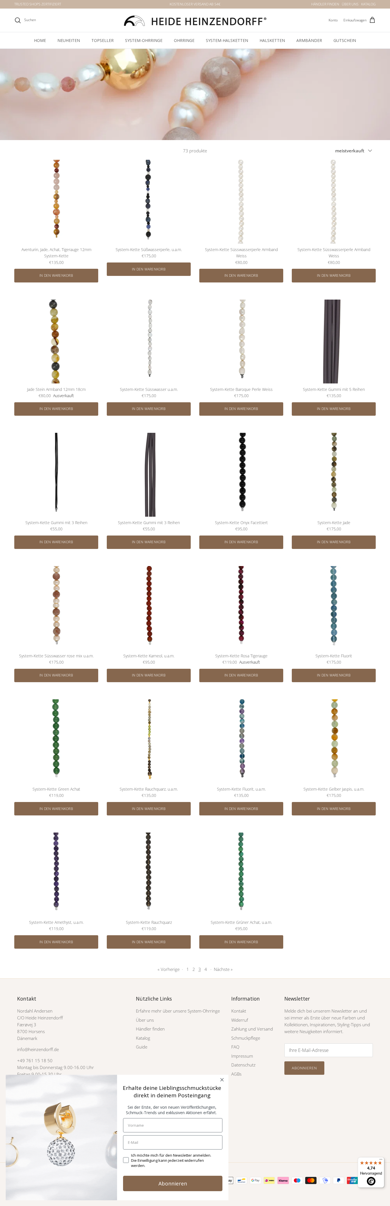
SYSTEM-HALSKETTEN (227, 40)
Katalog (143, 1038)
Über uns (145, 1020)
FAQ (235, 1047)
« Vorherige (169, 969)
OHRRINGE (184, 40)
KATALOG (368, 4)
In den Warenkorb (56, 275)
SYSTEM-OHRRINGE (143, 40)
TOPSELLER (102, 40)
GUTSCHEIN (344, 40)
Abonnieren (304, 1067)
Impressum (242, 1056)
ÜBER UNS (350, 4)
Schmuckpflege (245, 1038)
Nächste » (223, 969)
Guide (141, 1047)
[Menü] (380, 1160)
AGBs (236, 1074)
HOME (40, 40)
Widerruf (239, 1020)
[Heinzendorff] (195, 20)
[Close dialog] (222, 1079)
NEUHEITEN (68, 40)
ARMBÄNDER (309, 40)
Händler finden (150, 1029)
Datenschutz (243, 1065)
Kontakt (238, 1011)
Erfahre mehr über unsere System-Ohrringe (178, 1011)
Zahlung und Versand (252, 1029)
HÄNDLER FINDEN (325, 4)
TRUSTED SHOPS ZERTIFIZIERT (37, 4)
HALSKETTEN (272, 40)
